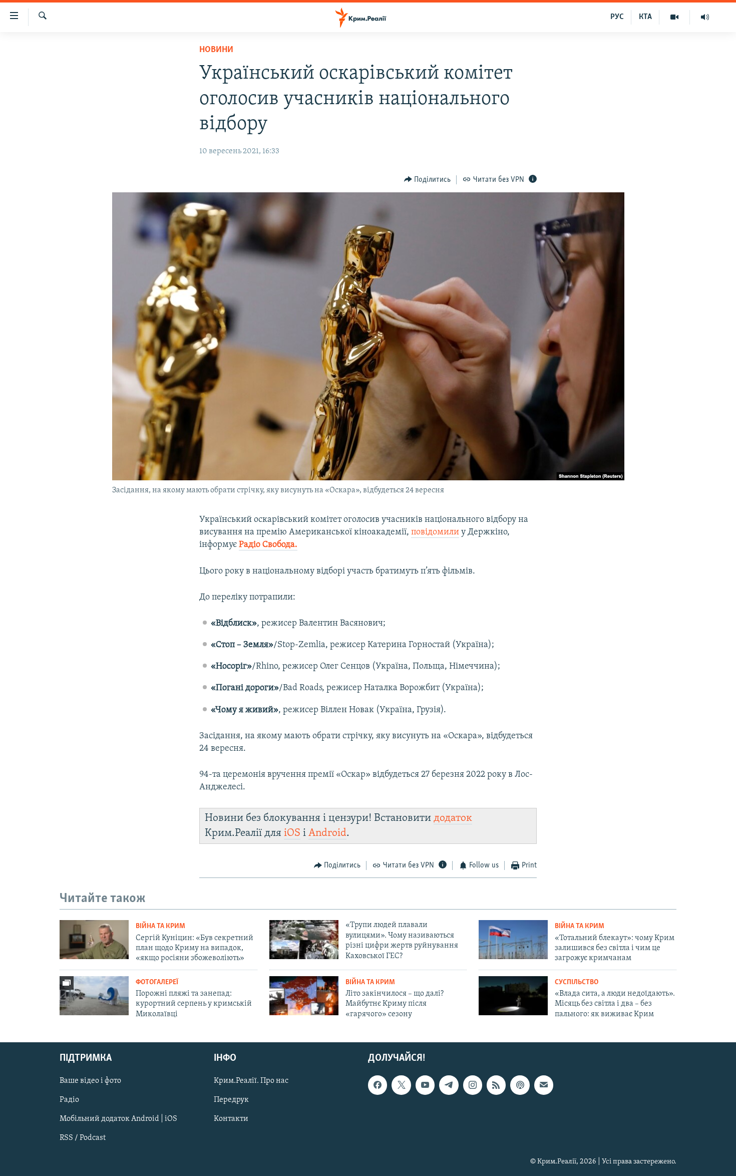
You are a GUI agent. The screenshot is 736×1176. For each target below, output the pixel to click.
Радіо (69, 1100)
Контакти (231, 1119)
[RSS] (496, 1084)
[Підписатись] (543, 1084)
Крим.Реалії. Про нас (251, 1081)
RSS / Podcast (83, 1138)
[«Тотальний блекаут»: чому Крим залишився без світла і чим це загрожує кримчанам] (513, 939)
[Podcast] (519, 1084)
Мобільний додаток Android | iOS (118, 1119)
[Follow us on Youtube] (425, 1084)
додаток (453, 818)
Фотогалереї (157, 982)
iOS (292, 833)
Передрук (231, 1100)
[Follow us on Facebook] (377, 1084)
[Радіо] (705, 17)
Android (327, 833)
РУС (617, 17)
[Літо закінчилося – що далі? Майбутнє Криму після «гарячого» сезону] (303, 995)
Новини (216, 50)
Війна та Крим (160, 926)
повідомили (435, 532)
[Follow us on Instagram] (472, 1084)
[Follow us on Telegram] (448, 1084)
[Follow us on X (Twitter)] (401, 1084)
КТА (645, 17)
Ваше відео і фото (90, 1081)
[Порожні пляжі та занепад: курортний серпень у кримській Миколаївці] (94, 995)
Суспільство (576, 982)
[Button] (427, 179)
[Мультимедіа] (674, 17)
